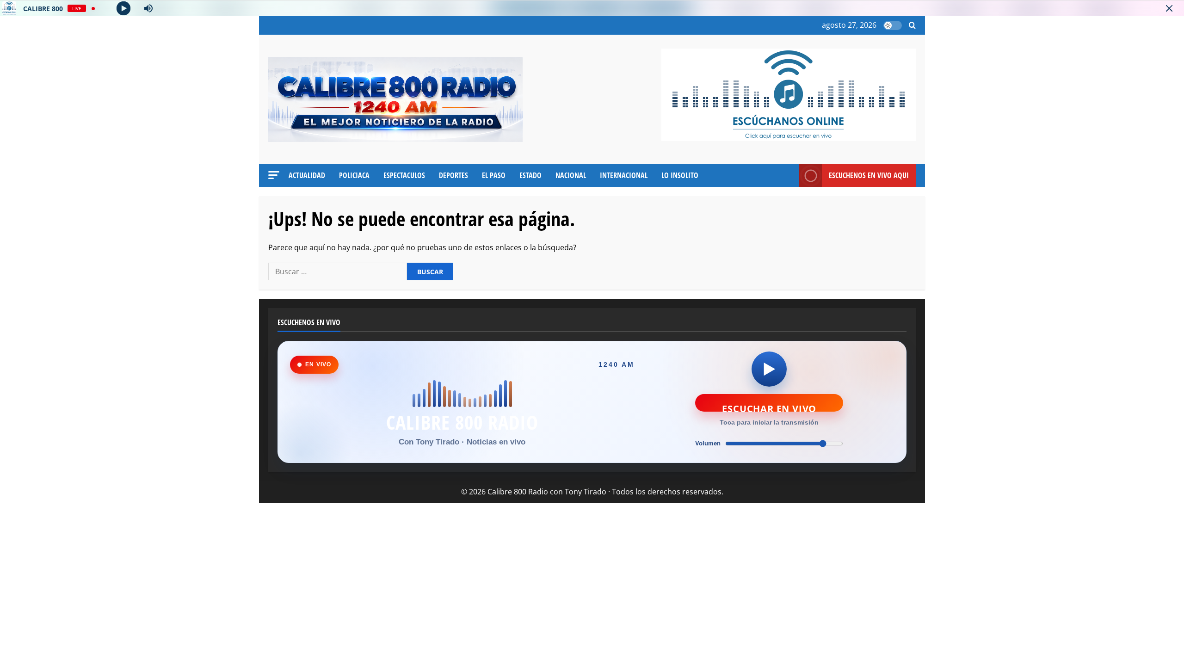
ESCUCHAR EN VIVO (769, 407)
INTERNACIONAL (624, 175)
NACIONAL (570, 175)
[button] (912, 25)
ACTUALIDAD (307, 175)
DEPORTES (453, 175)
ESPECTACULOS (404, 175)
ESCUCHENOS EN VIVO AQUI (869, 175)
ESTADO (530, 175)
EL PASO (494, 175)
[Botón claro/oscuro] (892, 25)
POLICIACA (354, 175)
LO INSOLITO (679, 175)
